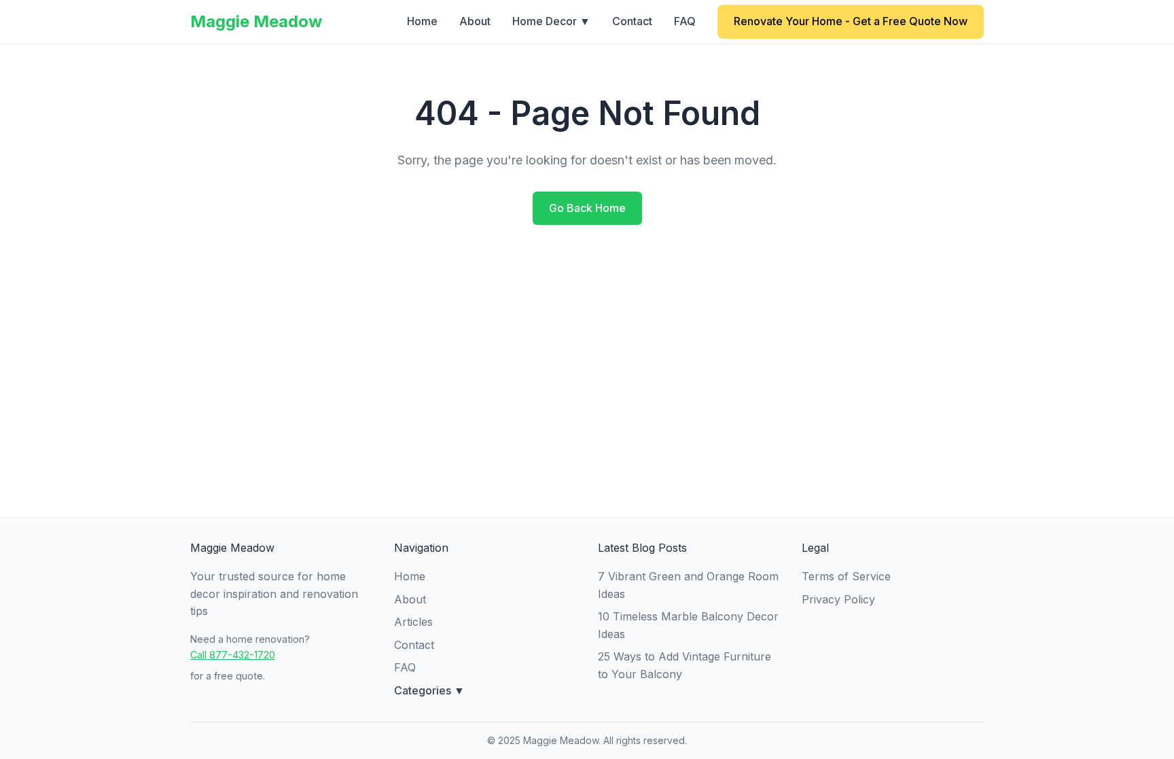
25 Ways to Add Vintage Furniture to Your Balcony (684, 665)
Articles (413, 622)
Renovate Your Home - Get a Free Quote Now (850, 21)
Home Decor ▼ (551, 21)
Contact (632, 21)
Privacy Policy (838, 599)
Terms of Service (846, 576)
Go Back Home (587, 208)
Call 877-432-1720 (232, 654)
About (475, 21)
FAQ (685, 21)
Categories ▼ (429, 690)
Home (422, 21)
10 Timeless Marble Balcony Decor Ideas (688, 625)
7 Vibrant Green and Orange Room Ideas (688, 585)
